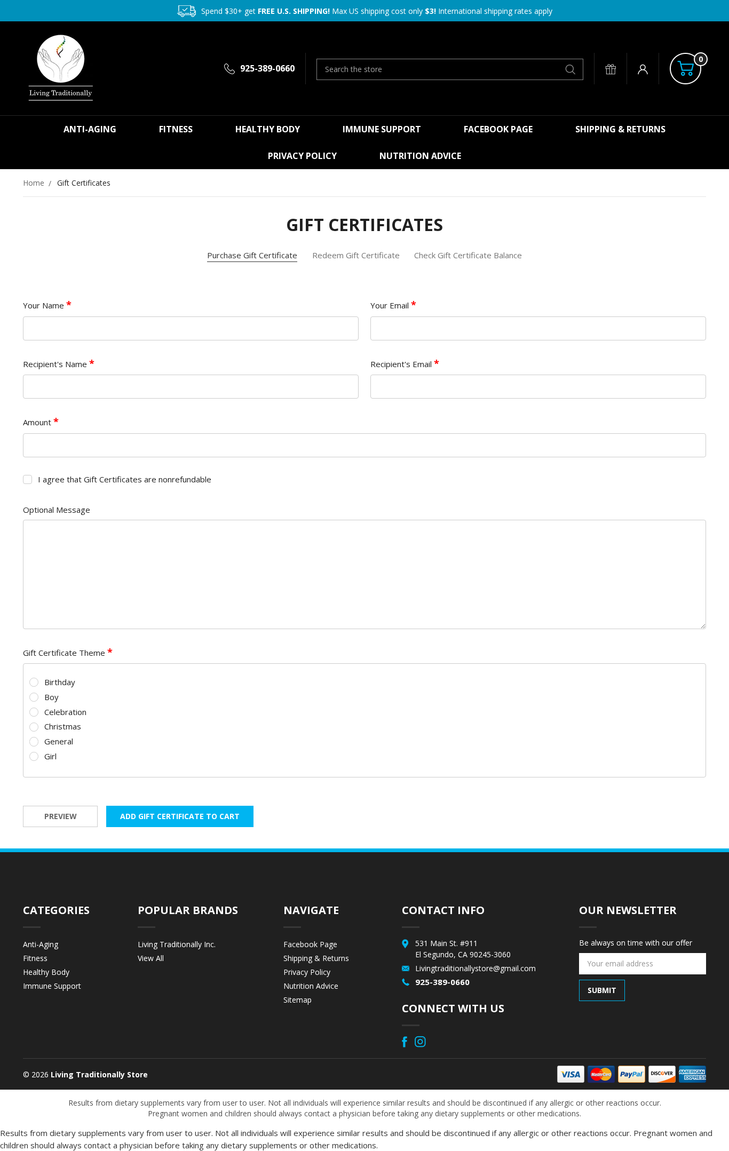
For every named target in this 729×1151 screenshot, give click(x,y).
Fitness (176, 129)
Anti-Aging (90, 129)
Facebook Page (498, 129)
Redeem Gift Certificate (356, 255)
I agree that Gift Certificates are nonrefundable (124, 479)
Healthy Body (267, 129)
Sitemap (297, 1000)
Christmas (62, 726)
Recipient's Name (56, 364)
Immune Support (382, 129)
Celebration (65, 712)
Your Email (390, 305)
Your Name (44, 305)
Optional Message (56, 509)
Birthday (59, 682)
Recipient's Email (402, 364)
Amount (38, 422)
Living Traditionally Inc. (177, 944)
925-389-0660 (267, 68)
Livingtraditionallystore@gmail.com (475, 968)
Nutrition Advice (420, 156)
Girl (50, 756)
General (58, 741)
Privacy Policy (302, 156)
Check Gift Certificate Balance (468, 255)
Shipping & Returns (620, 129)
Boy (51, 697)
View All (151, 958)
